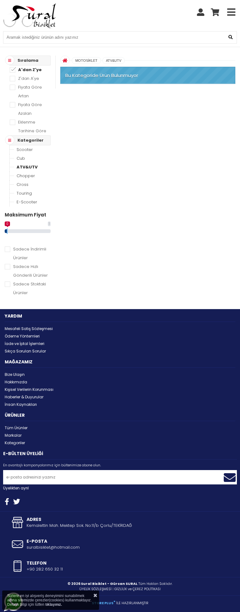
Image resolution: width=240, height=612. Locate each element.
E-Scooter (27, 202)
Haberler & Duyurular (24, 397)
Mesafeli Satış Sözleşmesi (29, 328)
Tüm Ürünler (16, 427)
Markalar (13, 435)
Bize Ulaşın (15, 374)
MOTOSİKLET (86, 60)
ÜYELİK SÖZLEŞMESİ (95, 588)
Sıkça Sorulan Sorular (25, 351)
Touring (24, 193)
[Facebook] (7, 502)
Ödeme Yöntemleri (22, 336)
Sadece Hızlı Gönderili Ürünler (30, 271)
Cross (22, 184)
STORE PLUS (103, 602)
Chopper (26, 176)
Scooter (25, 150)
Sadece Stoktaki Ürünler (29, 288)
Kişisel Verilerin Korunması (29, 389)
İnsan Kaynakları (21, 404)
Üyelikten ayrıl (16, 488)
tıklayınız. (53, 604)
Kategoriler (15, 442)
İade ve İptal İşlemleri (24, 343)
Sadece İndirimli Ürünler (29, 253)
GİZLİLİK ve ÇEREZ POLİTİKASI (137, 588)
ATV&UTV (27, 167)
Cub (21, 158)
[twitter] (17, 502)
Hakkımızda (16, 382)
